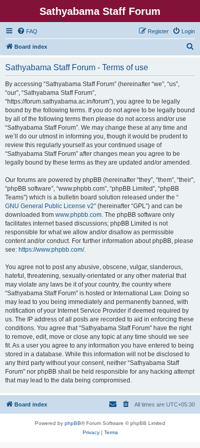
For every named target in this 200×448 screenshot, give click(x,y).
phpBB (73, 423)
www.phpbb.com (78, 214)
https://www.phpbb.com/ (51, 249)
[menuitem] (27, 31)
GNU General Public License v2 (49, 206)
